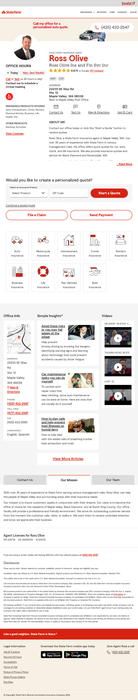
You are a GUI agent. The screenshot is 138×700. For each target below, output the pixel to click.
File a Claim (37, 215)
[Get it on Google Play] (76, 654)
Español (127, 3)
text (17, 79)
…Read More (124, 164)
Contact (122, 12)
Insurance (86, 12)
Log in (133, 12)
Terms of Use (10, 667)
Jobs (112, 12)
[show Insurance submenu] (93, 12)
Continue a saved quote (20, 205)
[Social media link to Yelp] (9, 96)
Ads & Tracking (12, 652)
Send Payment (101, 215)
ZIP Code (58, 193)
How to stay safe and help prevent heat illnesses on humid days (53, 424)
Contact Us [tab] (25, 480)
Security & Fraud (13, 657)
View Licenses (15, 133)
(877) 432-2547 (17, 413)
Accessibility (10, 662)
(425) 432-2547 (17, 403)
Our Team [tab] (113, 480)
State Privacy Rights (14, 677)
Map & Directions (13, 389)
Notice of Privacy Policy (16, 672)
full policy (118, 594)
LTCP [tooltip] (61, 79)
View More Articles (68, 459)
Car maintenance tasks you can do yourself (54, 378)
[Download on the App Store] (51, 654)
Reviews (101, 12)
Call (8, 79)
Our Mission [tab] (69, 480)
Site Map (8, 682)
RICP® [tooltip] (53, 79)
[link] (11, 12)
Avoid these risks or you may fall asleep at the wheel (53, 331)
